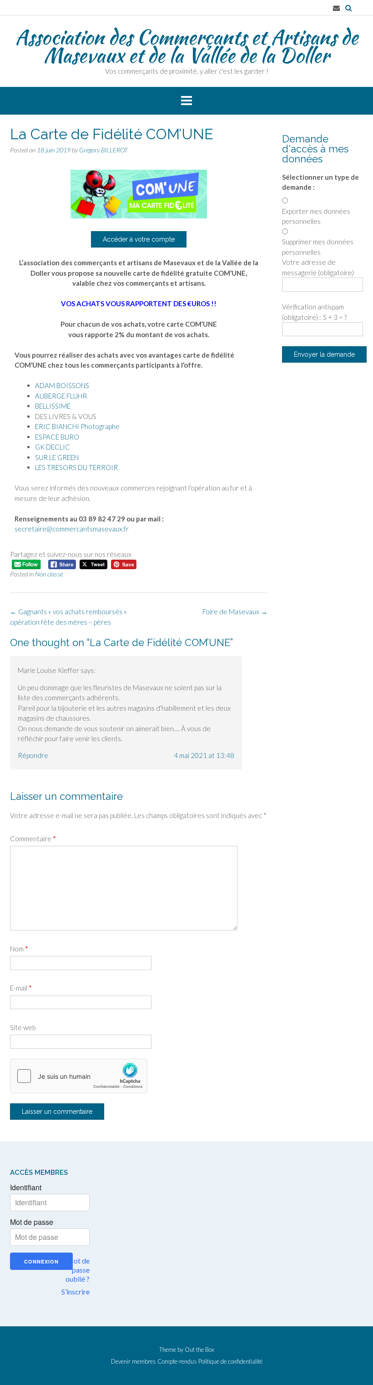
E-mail (21, 988)
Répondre (33, 755)
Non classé (49, 574)
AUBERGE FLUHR (61, 396)
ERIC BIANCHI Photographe (77, 426)
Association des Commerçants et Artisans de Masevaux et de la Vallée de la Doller (186, 46)
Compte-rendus (177, 1362)
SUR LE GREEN (57, 457)
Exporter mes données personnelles (316, 216)
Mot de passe (31, 1222)
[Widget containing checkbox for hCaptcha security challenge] (78, 1076)
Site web (23, 1027)
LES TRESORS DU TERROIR (76, 467)
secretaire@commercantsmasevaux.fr (72, 529)
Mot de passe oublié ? (77, 1269)
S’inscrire (75, 1291)
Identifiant (25, 1187)
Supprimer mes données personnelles (317, 247)
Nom (19, 949)
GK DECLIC (52, 447)
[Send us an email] (336, 8)
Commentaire (33, 838)
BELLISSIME (53, 406)
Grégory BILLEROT (103, 150)
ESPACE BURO (57, 437)
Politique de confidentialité (230, 1362)
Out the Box (199, 1349)
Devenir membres (133, 1362)
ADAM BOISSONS (62, 385)
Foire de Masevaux (234, 611)
